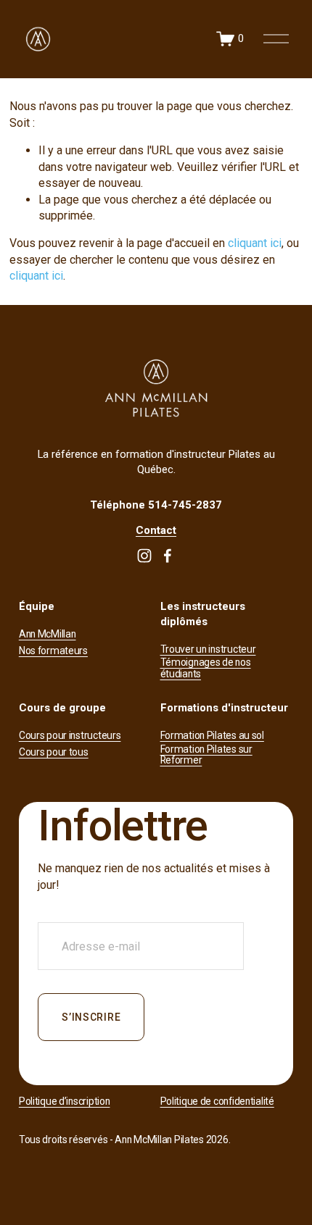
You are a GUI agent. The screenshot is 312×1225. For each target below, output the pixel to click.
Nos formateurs (53, 650)
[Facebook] (167, 555)
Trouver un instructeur (208, 649)
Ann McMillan (47, 634)
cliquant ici (255, 243)
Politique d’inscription (64, 1101)
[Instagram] (144, 555)
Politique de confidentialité (217, 1101)
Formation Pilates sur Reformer (206, 755)
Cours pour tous (54, 752)
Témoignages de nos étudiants (205, 668)
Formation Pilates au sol (212, 735)
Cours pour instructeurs (70, 735)
